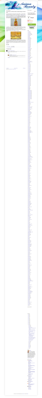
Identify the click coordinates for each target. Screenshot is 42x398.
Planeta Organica (29, 260)
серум (28, 101)
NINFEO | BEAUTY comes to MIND (31, 369)
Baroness (29, 128)
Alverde (28, 119)
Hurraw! (28, 205)
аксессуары (29, 32)
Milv (28, 236)
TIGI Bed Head (29, 293)
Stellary (28, 287)
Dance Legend (29, 158)
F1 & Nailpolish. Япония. (31, 336)
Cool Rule (29, 154)
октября (29, 326)
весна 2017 (29, 43)
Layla (28, 223)
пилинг (28, 86)
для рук (28, 54)
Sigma (28, 281)
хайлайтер (29, 111)
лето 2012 (29, 64)
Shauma (29, 277)
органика (29, 76)
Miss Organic (29, 237)
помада (28, 88)
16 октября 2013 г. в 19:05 (12, 50)
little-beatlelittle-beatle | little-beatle (31, 371)
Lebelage (29, 224)
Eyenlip (28, 184)
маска (28, 72)
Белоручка (29, 35)
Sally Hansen (29, 270)
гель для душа (29, 48)
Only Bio (29, 252)
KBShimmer (29, 215)
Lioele (28, 228)
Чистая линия (29, 113)
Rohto (28, 268)
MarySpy (29, 383)
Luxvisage (29, 231)
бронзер (29, 37)
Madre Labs (29, 232)
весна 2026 (29, 46)
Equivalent (29, 175)
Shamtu (28, 276)
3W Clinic (29, 31)
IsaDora (28, 211)
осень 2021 (29, 82)
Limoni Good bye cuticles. (31, 339)
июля (29, 342)
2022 (28, 317)
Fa (28, 186)
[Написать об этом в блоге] (12, 46)
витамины (29, 47)
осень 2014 (29, 78)
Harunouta (29, 201)
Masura (28, 233)
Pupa (28, 262)
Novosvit (29, 248)
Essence (29, 177)
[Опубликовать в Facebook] (13, 46)
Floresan (29, 188)
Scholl (28, 271)
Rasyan (28, 264)
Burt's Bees (29, 142)
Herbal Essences (29, 203)
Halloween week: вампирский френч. (32, 330)
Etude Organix (29, 181)
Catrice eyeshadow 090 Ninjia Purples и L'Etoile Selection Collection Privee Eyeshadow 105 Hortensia (31, 384)
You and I (29, 303)
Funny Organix (29, 189)
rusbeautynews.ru (30, 360)
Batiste (28, 129)
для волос (29, 50)
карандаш (29, 58)
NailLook (29, 242)
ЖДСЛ (28, 56)
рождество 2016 (29, 94)
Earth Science (29, 168)
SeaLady (8, 50)
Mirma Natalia (29, 386)
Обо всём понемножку (30, 381)
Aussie (28, 125)
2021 (28, 318)
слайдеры (29, 103)
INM (28, 207)
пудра (28, 89)
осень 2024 (29, 84)
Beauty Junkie (29, 362)
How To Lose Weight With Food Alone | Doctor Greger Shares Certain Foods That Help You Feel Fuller (31, 366)
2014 (28, 323)
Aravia (28, 121)
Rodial (28, 267)
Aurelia (28, 124)
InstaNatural (29, 209)
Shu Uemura (29, 279)
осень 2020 (29, 81)
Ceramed (29, 146)
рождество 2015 (29, 93)
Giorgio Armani (29, 193)
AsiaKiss (29, 123)
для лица (29, 52)
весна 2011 (29, 39)
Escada (28, 176)
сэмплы (28, 105)
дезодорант (29, 49)
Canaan (28, 144)
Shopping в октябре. (30, 327)
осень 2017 (29, 80)
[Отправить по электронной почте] (11, 46)
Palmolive (29, 256)
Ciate (28, 148)
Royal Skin (29, 269)
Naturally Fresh (29, 244)
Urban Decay (29, 297)
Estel (28, 179)
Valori (28, 299)
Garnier (28, 191)
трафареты (29, 109)
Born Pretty (29, 139)
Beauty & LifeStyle (30, 379)
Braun (28, 141)
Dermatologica (29, 162)
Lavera (28, 222)
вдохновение (29, 38)
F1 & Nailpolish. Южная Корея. (31, 338)
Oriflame (29, 254)
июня (29, 343)
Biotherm (29, 136)
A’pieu (28, 115)
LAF (28, 221)
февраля (29, 346)
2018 (28, 320)
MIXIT (28, 238)
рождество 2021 (29, 97)
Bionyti (28, 135)
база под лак (29, 33)
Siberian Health (29, 280)
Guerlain (29, 199)
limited (28, 227)
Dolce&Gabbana (29, 166)
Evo (28, 183)
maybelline (29, 234)
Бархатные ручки (29, 34)
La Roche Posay (29, 219)
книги (28, 60)
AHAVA (28, 117)
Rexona (28, 266)
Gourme (28, 197)
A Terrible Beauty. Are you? (30, 367)
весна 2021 (29, 45)
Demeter (29, 160)
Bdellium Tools (29, 130)
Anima (30, 350)
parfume (29, 258)
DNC (28, 164)
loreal (28, 229)
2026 (28, 314)
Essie (28, 178)
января (29, 347)
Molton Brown (29, 240)
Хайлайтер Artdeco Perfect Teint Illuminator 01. (31, 334)
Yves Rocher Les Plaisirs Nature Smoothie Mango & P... (31, 335)
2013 (28, 324)
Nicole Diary (29, 246)
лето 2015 (29, 66)
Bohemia (29, 138)
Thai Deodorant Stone (30, 291)
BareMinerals (29, 127)
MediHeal (29, 235)
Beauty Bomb (29, 131)
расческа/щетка (29, 90)
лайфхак (29, 62)
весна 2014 (29, 41)
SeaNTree (29, 273)
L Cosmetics (29, 217)
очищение (29, 85)
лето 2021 (29, 70)
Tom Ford (29, 295)
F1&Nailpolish (29, 185)
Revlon (28, 265)
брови (28, 36)
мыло (28, 74)
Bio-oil (28, 134)
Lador (28, 220)
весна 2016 (29, 42)
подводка (29, 87)
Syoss (28, 289)
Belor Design (29, 132)
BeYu (28, 133)
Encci (28, 174)
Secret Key (29, 274)
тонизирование (29, 107)
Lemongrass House (30, 225)
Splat (28, 285)
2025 (28, 315)
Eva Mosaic (29, 182)
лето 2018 (29, 68)
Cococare (29, 150)
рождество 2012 (29, 91)
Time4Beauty (29, 377)
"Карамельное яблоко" (8, 15)
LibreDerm (29, 226)
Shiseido (29, 278)
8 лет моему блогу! (29, 374)
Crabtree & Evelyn (29, 156)
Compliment (29, 152)
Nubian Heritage (29, 250)
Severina (29, 275)
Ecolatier (29, 170)
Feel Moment (29, 187)
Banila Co (29, 126)
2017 (28, 321)
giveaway (29, 195)
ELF (28, 172)
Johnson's (29, 213)
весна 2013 (29, 40)
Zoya (28, 305)
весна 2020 (29, 44)
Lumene (29, 230)
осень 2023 (29, 83)
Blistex (28, 137)
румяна (28, 99)
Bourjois (29, 140)
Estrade (28, 180)
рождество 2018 (29, 95)
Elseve (28, 173)
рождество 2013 (29, 92)
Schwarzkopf (29, 272)
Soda (28, 283)
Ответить (9, 52)
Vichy (28, 301)
